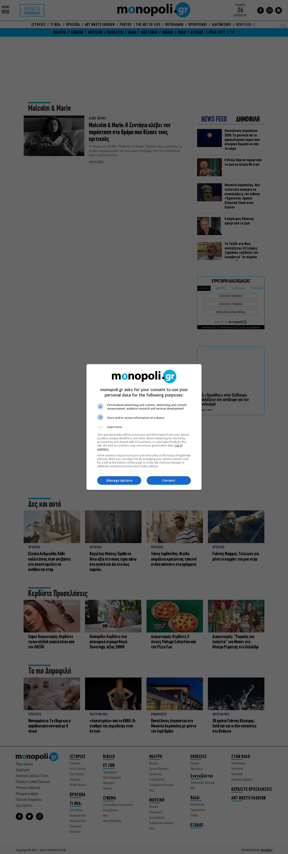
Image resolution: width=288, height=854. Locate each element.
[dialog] (144, 427)
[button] (144, 427)
